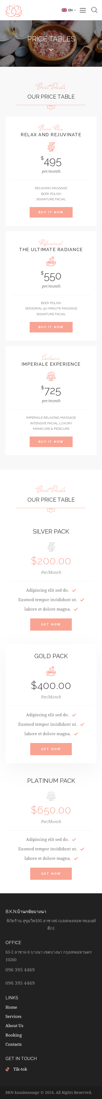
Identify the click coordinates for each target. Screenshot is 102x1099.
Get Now (51, 624)
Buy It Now (51, 212)
